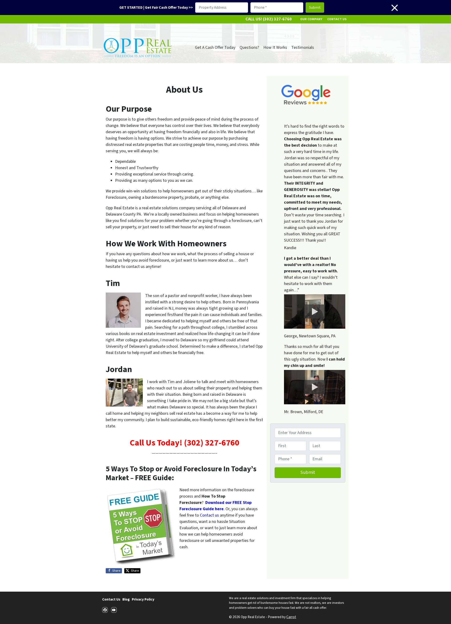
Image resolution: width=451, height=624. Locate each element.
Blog (126, 599)
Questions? (249, 47)
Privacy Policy (143, 599)
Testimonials (302, 47)
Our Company (311, 19)
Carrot (291, 617)
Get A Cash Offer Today (215, 47)
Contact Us (337, 19)
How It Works (275, 47)
